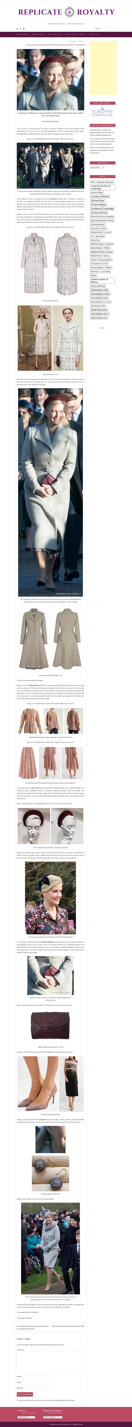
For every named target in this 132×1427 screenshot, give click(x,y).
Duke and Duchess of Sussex (102, 220)
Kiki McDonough (97, 244)
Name (19, 1376)
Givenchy (108, 232)
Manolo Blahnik (96, 248)
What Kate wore (99, 309)
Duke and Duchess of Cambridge (102, 216)
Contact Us (94, 34)
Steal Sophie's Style (99, 298)
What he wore (38, 34)
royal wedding (105, 271)
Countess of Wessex (100, 196)
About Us (83, 34)
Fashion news (71, 34)
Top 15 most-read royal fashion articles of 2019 (68, 1326)
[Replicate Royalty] (66, 21)
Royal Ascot (95, 271)
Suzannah (108, 302)
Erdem (104, 228)
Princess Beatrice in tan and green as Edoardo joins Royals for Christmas (101, 150)
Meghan (106, 248)
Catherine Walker (97, 192)
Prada (93, 260)
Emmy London (95, 228)
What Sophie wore (99, 318)
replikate (109, 267)
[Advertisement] (103, 68)
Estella (80, 1424)
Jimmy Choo (95, 240)
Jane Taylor (99, 236)
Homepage (72, 41)
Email (19, 1382)
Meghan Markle (96, 256)
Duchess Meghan (98, 204)
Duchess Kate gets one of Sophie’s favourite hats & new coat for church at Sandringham (102, 141)
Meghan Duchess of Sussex (102, 252)
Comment (21, 1350)
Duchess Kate (97, 200)
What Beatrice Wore (98, 306)
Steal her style (55, 34)
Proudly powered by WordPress (60, 1424)
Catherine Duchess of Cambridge (101, 187)
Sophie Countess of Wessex (99, 280)
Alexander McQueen (105, 182)
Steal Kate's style (99, 290)
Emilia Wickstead (97, 224)
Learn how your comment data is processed (59, 1400)
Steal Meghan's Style (100, 294)
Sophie (81, 41)
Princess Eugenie (97, 267)
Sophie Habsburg (98, 286)
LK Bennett (109, 244)
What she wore (21, 34)
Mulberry (106, 256)
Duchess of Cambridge (102, 208)
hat (92, 236)
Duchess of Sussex (99, 212)
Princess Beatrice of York (99, 264)
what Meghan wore (99, 314)
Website (20, 1388)
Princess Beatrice (105, 260)
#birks (93, 182)
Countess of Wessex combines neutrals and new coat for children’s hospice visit (102, 132)
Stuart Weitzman (97, 302)
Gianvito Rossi (96, 232)
